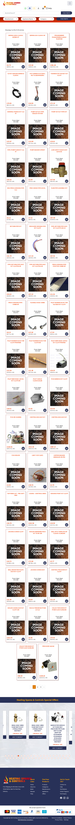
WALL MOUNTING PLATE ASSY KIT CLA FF (16, 570)
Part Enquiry (63, 794)
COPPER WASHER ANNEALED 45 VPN (59, 456)
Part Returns (63, 789)
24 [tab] (13, 758)
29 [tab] (29, 758)
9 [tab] (31, 756)
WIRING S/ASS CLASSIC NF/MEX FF (15, 36)
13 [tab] (44, 756)
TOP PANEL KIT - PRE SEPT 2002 (15, 494)
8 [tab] (28, 756)
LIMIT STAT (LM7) (37, 455)
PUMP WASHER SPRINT (37, 150)
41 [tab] (68, 758)
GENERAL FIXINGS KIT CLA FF (15, 112)
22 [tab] (7, 758)
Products (44, 784)
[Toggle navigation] (70, 3)
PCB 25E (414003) (15, 417)
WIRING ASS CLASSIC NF (37, 35)
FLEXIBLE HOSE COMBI (37, 302)
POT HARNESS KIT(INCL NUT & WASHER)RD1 (37, 74)
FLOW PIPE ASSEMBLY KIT (59, 188)
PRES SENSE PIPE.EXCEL (37, 188)
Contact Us (63, 784)
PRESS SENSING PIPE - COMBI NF (15, 303)
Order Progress (64, 791)
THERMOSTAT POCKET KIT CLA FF (59, 74)
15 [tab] (50, 756)
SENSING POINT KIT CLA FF (59, 493)
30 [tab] (32, 758)
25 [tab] (16, 758)
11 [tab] (37, 756)
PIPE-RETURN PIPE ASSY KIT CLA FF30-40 (37, 265)
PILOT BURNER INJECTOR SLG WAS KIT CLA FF (59, 303)
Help (50, 8)
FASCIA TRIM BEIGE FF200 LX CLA (37, 609)
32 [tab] (39, 758)
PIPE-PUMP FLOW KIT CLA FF (15, 150)
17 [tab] (56, 756)
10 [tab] (34, 756)
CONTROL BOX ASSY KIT (37, 417)
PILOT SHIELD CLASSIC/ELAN (37, 380)
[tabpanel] (38, 730)
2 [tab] (8, 756)
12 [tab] (40, 756)
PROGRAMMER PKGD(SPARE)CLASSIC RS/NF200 (59, 37)
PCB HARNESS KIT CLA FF (59, 379)
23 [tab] (10, 758)
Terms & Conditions (57, 818)
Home (32, 784)
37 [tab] (55, 758)
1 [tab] (5, 756)
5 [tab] (18, 756)
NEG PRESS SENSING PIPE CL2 (15, 189)
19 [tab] (63, 756)
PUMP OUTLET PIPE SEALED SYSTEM (37, 112)
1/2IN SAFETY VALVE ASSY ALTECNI (59, 150)
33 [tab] (42, 758)
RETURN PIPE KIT (15, 226)
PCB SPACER (16, 455)
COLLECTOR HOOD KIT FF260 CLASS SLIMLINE (59, 609)
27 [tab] (23, 758)
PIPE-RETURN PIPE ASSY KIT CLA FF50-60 (16, 265)
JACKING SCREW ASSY (37, 570)
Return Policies (67, 818)
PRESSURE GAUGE (48, 646)
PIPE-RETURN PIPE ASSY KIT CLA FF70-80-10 (59, 227)
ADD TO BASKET (17, 737)
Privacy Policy (59, 820)
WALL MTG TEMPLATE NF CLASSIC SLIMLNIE (59, 532)
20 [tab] (66, 756)
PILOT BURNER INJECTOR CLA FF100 (37, 341)
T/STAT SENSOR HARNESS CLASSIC (15, 74)
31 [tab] (36, 758)
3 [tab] (12, 756)
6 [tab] (21, 756)
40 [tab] (64, 758)
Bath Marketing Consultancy (25, 820)
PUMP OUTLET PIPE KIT (59, 112)
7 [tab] (24, 756)
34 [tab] (45, 758)
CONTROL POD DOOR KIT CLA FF (59, 570)
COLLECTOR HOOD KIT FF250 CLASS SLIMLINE (26, 647)
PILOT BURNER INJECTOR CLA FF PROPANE (15, 341)
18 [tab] (60, 756)
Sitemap (66, 820)
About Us (32, 787)
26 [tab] (20, 758)
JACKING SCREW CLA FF (15, 532)
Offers (44, 794)
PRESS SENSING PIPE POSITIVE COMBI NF (59, 265)
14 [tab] (47, 756)
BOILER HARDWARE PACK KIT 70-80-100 (37, 532)
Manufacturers (46, 789)
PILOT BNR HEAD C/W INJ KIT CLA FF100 (16, 380)
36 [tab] (52, 758)
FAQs (31, 794)
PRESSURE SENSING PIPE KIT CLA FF (37, 227)
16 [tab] (53, 756)
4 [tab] (15, 756)
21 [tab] (69, 756)
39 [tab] (61, 758)
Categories (45, 787)
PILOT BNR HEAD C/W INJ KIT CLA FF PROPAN (59, 341)
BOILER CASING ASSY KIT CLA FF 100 (16, 609)
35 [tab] (48, 758)
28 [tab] (26, 758)
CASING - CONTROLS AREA (37, 493)
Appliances (45, 791)
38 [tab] (58, 758)
